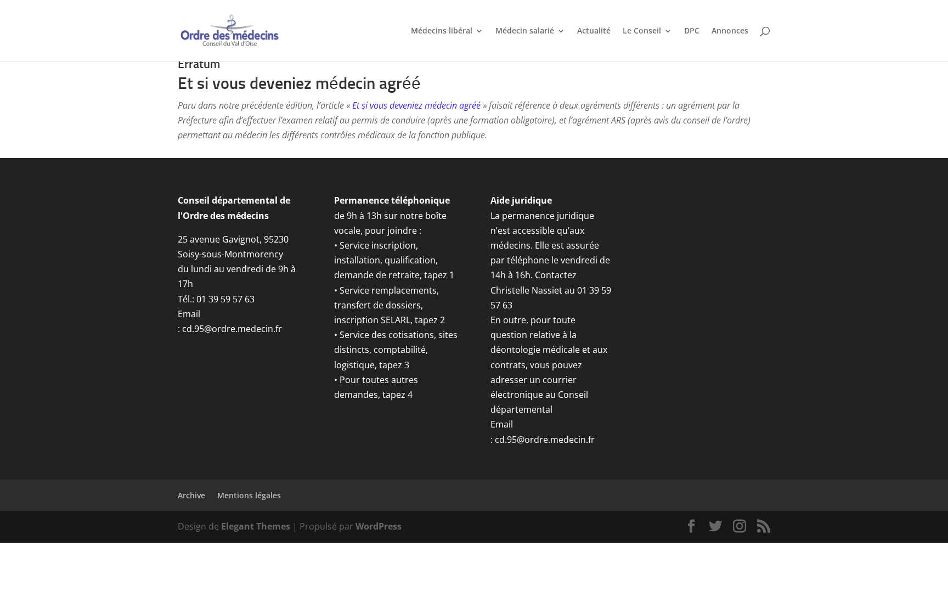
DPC (691, 31)
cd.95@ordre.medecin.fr (232, 329)
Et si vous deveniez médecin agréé (416, 105)
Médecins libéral (441, 31)
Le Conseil (642, 31)
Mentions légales (249, 495)
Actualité (594, 31)
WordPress (379, 526)
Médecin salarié (524, 31)
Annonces (730, 31)
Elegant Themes (255, 526)
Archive (191, 495)
